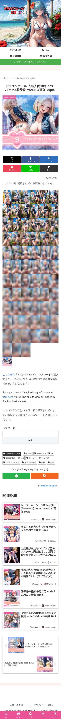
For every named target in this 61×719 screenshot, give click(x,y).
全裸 (43, 462)
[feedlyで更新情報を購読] (16, 476)
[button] (49, 168)
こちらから (9, 374)
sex (22, 458)
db (52, 453)
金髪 (52, 462)
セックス (45, 458)
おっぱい (32, 458)
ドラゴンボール (12, 462)
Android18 (41, 453)
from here (8, 397)
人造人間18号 (30, 462)
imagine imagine (13, 453)
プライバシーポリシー (45, 705)
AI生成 (29, 453)
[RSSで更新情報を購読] (44, 476)
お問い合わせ (16, 705)
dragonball (10, 458)
